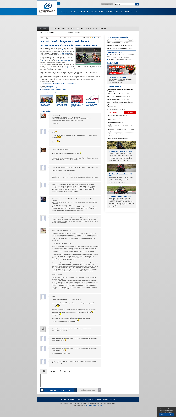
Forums (112, 399)
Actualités (56, 28)
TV (136, 11)
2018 (57, 32)
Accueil (63, 399)
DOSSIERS (97, 11)
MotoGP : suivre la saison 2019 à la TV (45, 104)
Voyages (105, 399)
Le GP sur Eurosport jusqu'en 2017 (91, 104)
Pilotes (80, 28)
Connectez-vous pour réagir (58, 390)
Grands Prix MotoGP (64, 50)
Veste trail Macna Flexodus (117, 109)
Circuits (88, 28)
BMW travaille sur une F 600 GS (118, 42)
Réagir (87, 38)
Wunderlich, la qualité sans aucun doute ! (120, 59)
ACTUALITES (68, 11)
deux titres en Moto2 (64, 60)
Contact (99, 405)
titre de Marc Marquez (63, 53)
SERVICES (112, 11)
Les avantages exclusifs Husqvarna (119, 58)
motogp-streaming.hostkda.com (61, 353)
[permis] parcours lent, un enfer (118, 115)
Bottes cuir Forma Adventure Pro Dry (119, 96)
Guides (99, 399)
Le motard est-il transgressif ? (118, 138)
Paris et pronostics (100, 28)
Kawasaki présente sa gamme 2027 (120, 48)
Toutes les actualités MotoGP (49, 88)
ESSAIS (84, 11)
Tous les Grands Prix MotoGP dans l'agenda (53, 89)
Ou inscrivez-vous (88, 390)
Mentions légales (91, 405)
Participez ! (130, 112)
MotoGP (43, 28)
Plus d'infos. (168, 412)
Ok (162, 414)
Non (170, 414)
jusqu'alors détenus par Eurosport (58, 68)
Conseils (92, 399)
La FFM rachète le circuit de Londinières (120, 45)
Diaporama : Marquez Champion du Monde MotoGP (77, 105)
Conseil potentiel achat (116, 122)
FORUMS (126, 11)
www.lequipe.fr (50, 86)
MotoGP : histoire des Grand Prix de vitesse (62, 104)
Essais (78, 399)
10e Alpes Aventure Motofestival (118, 94)
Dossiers (84, 399)
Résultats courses (68, 28)
